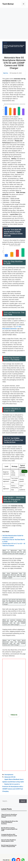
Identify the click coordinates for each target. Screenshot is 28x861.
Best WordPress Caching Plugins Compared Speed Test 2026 (9, 829)
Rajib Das (5, 73)
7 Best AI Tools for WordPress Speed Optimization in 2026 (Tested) (9, 816)
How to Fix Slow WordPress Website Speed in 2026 (8, 840)
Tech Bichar (8, 4)
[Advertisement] (14, 23)
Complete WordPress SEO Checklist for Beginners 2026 (9, 835)
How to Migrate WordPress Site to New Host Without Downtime (9, 822)
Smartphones (8, 774)
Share (25, 471)
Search (23, 801)
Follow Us (14, 715)
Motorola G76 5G (9, 777)
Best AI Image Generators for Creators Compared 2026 (8, 846)
